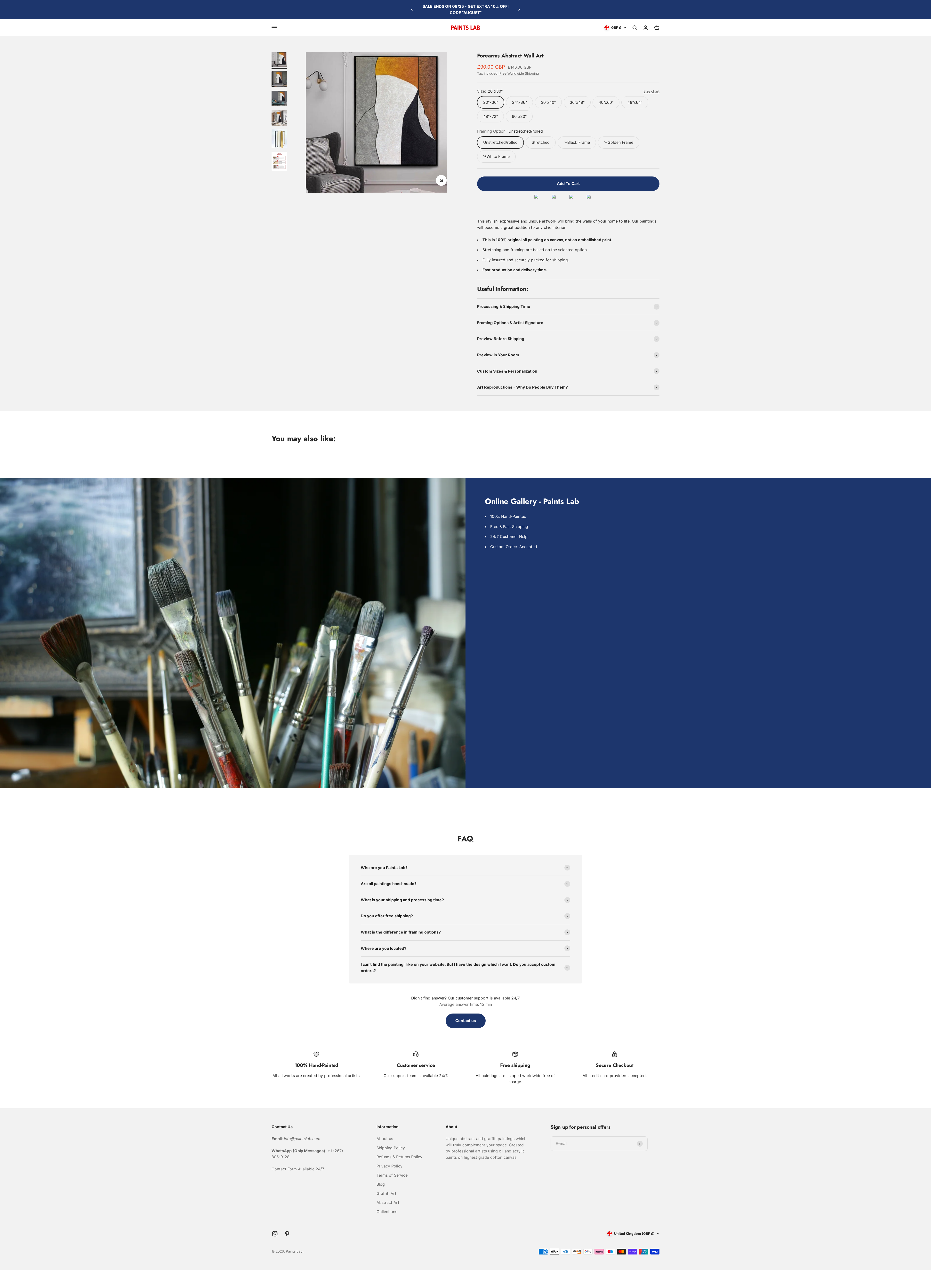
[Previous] (412, 9)
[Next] (519, 9)
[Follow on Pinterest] (287, 1233)
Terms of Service (392, 1175)
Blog (381, 1184)
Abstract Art (388, 1202)
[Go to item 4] (279, 118)
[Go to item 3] (279, 99)
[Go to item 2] (279, 79)
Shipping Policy (391, 1147)
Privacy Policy (389, 1166)
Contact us (465, 1020)
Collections (387, 1211)
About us (385, 1138)
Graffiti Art (386, 1193)
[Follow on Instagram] (275, 1233)
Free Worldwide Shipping (519, 73)
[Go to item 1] (279, 60)
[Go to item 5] (279, 139)
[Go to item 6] (279, 162)
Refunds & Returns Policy (399, 1156)
